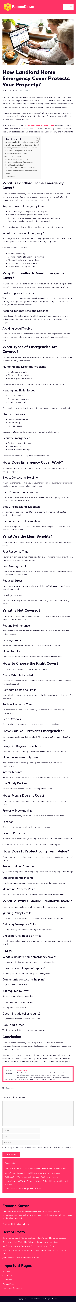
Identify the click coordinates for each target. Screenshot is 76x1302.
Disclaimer (7, 1280)
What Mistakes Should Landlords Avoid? (22, 171)
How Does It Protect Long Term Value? (21, 168)
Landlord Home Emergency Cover (39, 125)
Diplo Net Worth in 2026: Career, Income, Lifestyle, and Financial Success (37, 1169)
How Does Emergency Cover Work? (19, 151)
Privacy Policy (8, 1284)
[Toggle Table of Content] (37, 139)
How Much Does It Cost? (14, 165)
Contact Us (7, 1275)
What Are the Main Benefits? (16, 153)
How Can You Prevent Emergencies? (19, 162)
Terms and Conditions (12, 1288)
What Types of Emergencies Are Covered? (21, 148)
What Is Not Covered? (13, 156)
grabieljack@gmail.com (18, 1224)
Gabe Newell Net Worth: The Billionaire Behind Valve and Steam (33, 1173)
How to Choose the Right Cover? (17, 159)
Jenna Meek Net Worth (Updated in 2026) (23, 1188)
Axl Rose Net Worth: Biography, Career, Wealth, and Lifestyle (31, 1177)
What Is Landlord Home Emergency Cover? (22, 142)
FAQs (8, 173)
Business (9, 1088)
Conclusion (10, 176)
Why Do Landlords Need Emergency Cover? (22, 145)
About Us (6, 1271)
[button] (65, 7)
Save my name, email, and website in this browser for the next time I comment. (39, 1147)
